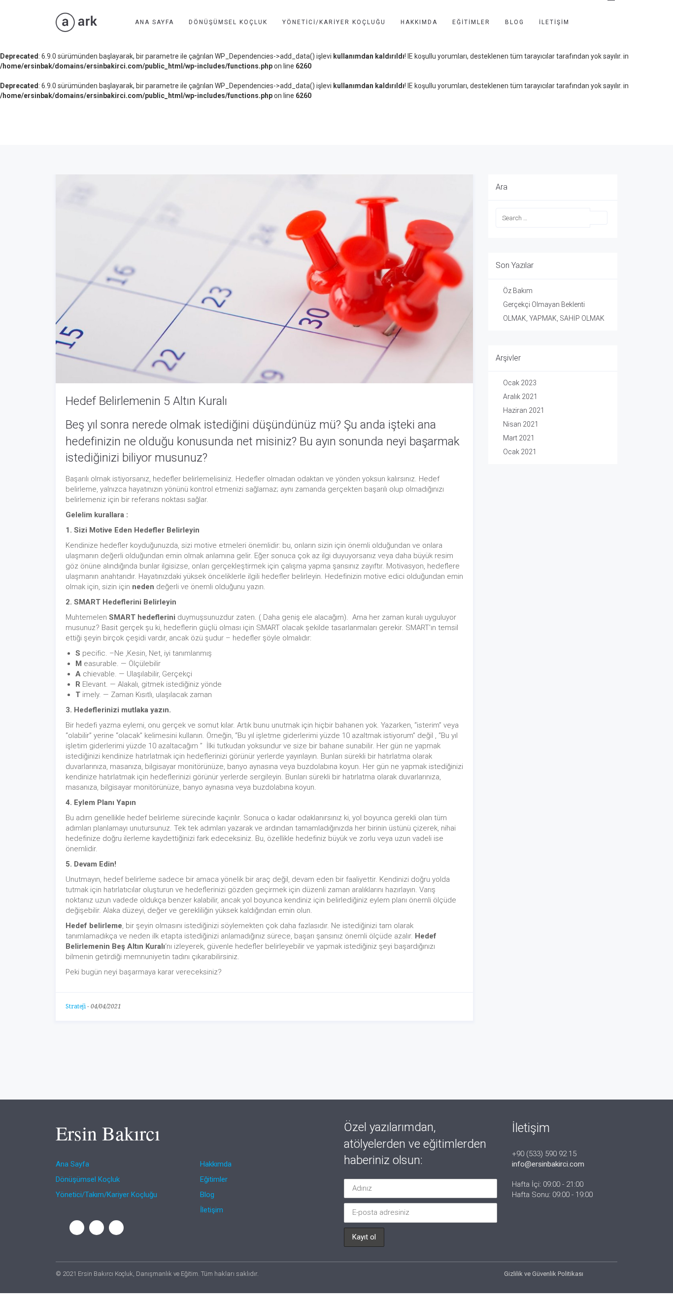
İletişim (554, 22)
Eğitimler (471, 22)
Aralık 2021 (520, 397)
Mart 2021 (519, 438)
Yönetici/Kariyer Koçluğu (334, 22)
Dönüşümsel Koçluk (228, 22)
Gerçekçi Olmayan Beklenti (544, 304)
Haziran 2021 (523, 410)
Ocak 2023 (520, 383)
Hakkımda (419, 22)
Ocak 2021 (520, 452)
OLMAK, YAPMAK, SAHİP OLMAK (554, 318)
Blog (514, 22)
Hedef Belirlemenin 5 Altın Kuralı (146, 401)
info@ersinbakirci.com (548, 1164)
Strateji (76, 1006)
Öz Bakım (518, 291)
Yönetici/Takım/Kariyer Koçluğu (106, 1194)
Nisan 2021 (520, 424)
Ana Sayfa (154, 22)
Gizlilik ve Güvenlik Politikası (543, 1273)
